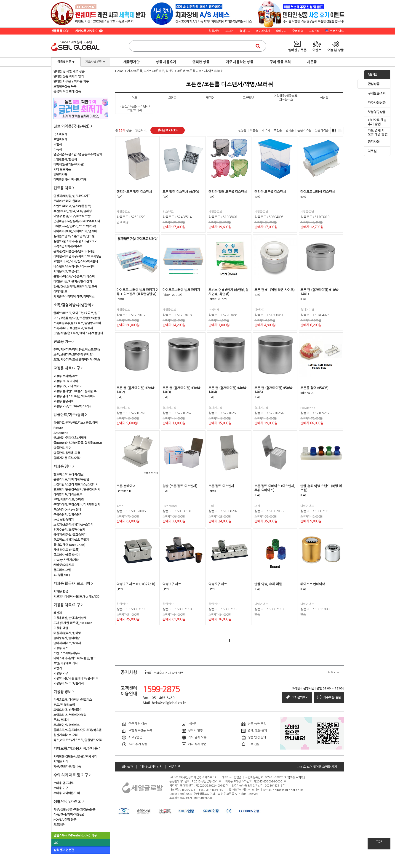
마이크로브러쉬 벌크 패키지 (181, 289)
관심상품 (374, 83)
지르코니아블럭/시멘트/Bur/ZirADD (76, 596)
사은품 (312, 62)
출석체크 (244, 30)
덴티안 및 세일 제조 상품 (69, 71)
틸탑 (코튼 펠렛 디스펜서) (180, 486)
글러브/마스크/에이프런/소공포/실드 (76, 313)
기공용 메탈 (60, 628)
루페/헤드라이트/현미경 (68, 499)
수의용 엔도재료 (63, 783)
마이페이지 (263, 30)
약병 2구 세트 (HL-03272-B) (136, 584)
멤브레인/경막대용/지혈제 (69, 437)
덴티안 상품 (200, 62)
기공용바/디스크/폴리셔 (68, 683)
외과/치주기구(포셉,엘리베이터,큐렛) (76, 359)
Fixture (58, 427)
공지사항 (374, 141)
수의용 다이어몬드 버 (66, 793)
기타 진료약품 (62, 169)
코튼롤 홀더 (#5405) (314, 388)
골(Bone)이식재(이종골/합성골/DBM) (77, 442)
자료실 (372, 151)
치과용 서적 (60, 761)
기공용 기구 (60, 673)
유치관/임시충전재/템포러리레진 (74, 251)
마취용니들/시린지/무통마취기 (72, 281)
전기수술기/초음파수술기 (69, 529)
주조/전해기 (61, 719)
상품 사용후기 (166, 62)
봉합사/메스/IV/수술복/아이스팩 (74, 276)
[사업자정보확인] (294, 777)
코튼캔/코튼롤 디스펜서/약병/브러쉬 (200, 70)
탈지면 (210, 97)
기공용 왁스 (60, 648)
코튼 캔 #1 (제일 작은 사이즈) (274, 289)
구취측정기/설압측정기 (67, 514)
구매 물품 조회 (280, 62)
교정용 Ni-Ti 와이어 (65, 381)
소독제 (57, 149)
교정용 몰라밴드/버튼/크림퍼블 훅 (74, 391)
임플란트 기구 (62, 447)
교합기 (57, 668)
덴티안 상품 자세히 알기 (68, 76)
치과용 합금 (60, 591)
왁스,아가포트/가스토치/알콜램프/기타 (77, 740)
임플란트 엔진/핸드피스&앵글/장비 (75, 422)
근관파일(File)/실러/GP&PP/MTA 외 (76, 221)
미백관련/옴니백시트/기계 (69, 179)
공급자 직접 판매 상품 (67, 91)
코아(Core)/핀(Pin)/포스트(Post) (74, 226)
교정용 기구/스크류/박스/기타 (72, 406)
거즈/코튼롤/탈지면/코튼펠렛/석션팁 (76, 318)
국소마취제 (60, 134)
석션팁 (324, 97)
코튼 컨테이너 (126, 486)
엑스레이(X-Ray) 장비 (67, 509)
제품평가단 (131, 62)
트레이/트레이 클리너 (66, 201)
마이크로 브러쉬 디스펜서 (317, 191)
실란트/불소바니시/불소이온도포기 (75, 241)
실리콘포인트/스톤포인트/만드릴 (74, 236)
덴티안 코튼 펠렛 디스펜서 (134, 191)
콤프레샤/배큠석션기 (66, 554)
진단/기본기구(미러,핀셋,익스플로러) (76, 349)
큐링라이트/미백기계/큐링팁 (71, 479)
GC (56, 842)
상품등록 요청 (60, 30)
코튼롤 (172, 97)
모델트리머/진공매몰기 (67, 709)
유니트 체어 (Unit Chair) (69, 544)
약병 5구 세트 (217, 584)
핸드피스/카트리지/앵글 (68, 474)
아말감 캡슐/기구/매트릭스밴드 (73, 216)
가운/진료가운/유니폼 (67, 766)
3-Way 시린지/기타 (66, 559)
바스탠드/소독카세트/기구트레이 (74, 266)
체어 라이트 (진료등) (66, 549)
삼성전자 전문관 (64, 850)
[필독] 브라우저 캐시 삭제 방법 (164, 672)
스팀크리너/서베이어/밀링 (69, 714)
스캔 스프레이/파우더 (66, 653)
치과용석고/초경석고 (66, 271)
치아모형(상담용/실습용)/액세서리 (75, 756)
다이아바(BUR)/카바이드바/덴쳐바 (75, 231)
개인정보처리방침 (151, 766)
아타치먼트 (60, 291)
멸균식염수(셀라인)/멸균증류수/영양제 (77, 154)
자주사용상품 (377, 102)
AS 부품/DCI (61, 575)
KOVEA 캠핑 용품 (64, 819)
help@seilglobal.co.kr (288, 789)
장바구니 (280, 30)
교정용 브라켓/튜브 (65, 376)
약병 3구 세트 (172, 584)
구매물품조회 (377, 93)
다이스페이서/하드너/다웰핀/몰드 (74, 658)
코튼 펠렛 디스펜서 (221, 486)
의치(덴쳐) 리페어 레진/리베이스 (73, 296)
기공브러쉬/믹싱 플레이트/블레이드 (75, 678)
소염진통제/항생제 (65, 159)
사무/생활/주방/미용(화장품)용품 (74, 809)
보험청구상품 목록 (64, 86)
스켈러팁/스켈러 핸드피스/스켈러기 (75, 484)
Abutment (60, 432)
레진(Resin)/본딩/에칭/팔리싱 (72, 211)
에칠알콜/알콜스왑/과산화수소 (286, 97)
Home (119, 70)
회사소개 (127, 766)
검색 (257, 45)
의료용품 (58, 824)
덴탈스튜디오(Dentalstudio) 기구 (75, 835)
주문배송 (297, 30)
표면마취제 (60, 139)
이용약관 (174, 766)
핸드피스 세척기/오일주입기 (71, 539)
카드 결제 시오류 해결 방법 (377, 132)
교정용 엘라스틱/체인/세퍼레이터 (74, 396)
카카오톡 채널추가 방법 (377, 122)
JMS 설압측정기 (63, 519)
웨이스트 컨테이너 (312, 584)
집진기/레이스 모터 (65, 735)
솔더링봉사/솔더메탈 (66, 638)
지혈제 (57, 144)
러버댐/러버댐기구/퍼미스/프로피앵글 (77, 256)
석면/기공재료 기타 (65, 663)
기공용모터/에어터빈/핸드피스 (72, 699)
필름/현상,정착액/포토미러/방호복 (75, 286)
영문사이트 (337, 30)
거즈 (134, 97)
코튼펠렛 (248, 97)
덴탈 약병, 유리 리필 (268, 584)
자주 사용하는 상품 (239, 62)
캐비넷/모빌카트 (63, 564)
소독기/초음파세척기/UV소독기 (73, 524)
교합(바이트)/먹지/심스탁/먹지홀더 (75, 261)
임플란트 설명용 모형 (66, 452)
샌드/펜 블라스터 (64, 704)
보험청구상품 (377, 112)
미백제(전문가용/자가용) (68, 164)
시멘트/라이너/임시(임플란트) (72, 206)
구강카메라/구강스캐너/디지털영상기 (76, 504)
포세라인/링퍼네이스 (66, 724)
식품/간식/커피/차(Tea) (68, 814)
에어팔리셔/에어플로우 (67, 494)
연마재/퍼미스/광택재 (67, 643)
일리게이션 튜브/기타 (66, 457)
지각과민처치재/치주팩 (67, 246)
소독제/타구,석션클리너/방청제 (73, 328)
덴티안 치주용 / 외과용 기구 (71, 81)
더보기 (333, 672)
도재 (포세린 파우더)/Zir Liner (72, 623)
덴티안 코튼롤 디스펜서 (270, 191)
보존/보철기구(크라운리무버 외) (73, 354)
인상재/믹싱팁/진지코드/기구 (72, 196)
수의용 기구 (60, 788)
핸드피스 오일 (62, 569)
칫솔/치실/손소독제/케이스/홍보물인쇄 (78, 333)
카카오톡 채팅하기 (87, 30)
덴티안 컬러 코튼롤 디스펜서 (227, 191)
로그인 (229, 30)
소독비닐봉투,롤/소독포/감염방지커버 (77, 323)
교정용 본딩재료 (63, 401)
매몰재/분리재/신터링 (67, 633)
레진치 (57, 612)
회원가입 (214, 30)
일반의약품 (60, 174)
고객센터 (314, 30)
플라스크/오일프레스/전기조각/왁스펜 (77, 730)
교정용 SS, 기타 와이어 (67, 386)
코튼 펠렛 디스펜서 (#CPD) (181, 191)
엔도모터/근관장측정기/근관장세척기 (76, 489)
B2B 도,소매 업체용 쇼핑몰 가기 (317, 766)
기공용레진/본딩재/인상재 (69, 617)
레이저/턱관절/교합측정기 (69, 534)
